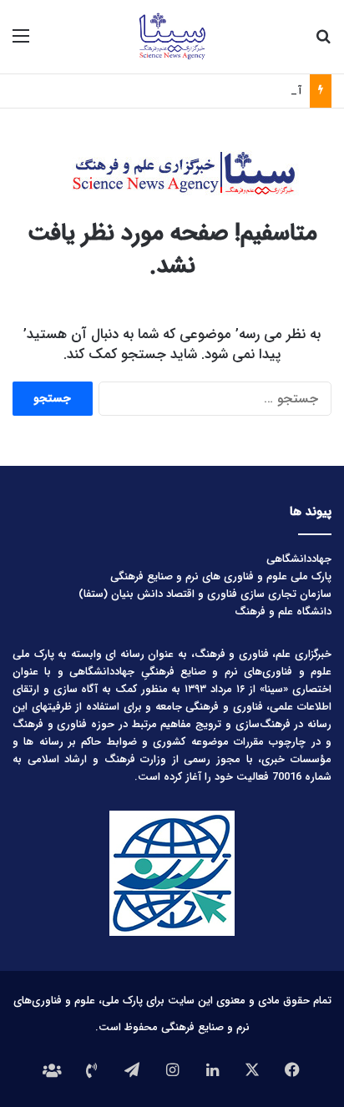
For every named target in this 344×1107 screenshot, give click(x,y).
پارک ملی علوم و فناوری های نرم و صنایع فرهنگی (220, 576)
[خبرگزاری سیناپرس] (171, 37)
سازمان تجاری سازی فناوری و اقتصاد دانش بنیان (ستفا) (204, 594)
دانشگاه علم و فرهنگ (283, 611)
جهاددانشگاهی (298, 559)
